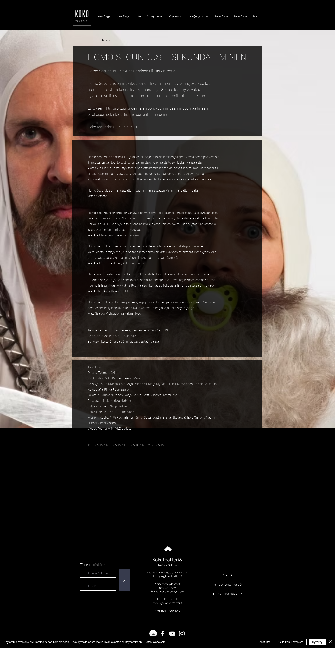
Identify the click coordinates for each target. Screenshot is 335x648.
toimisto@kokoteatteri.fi (167, 576)
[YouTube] (172, 633)
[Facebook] (163, 633)
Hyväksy (317, 642)
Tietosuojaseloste (155, 642)
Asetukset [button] (265, 642)
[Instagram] (182, 633)
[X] (153, 633)
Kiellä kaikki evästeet (290, 642)
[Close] (330, 642)
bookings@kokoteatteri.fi (167, 603)
